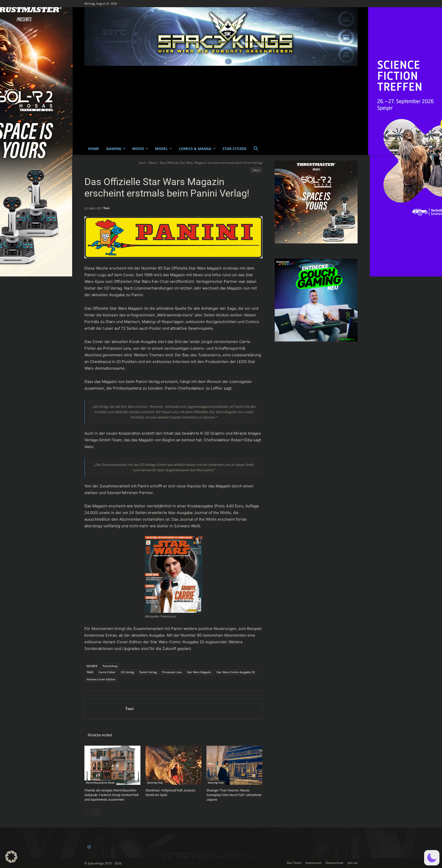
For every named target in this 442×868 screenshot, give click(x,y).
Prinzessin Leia (172, 672)
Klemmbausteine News (100, 782)
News (153, 162)
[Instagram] (88, 847)
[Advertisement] (221, 104)
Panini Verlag (148, 672)
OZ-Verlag (127, 672)
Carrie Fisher (107, 672)
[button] (256, 149)
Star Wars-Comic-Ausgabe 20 (235, 672)
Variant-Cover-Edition (101, 679)
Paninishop (110, 666)
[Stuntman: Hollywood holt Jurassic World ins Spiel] (174, 765)
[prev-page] (87, 812)
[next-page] (96, 812)
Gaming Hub (155, 782)
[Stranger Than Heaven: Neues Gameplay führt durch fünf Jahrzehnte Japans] (234, 765)
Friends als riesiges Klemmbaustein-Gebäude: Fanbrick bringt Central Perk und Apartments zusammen (111, 794)
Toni (106, 208)
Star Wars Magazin (199, 672)
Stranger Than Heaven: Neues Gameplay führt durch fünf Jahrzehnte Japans (233, 794)
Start (142, 162)
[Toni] (105, 708)
